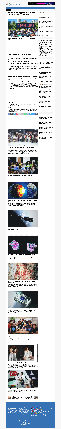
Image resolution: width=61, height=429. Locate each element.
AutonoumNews (24, 420)
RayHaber (42, 57)
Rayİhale (28, 417)
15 (48, 411)
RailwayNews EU (25, 424)
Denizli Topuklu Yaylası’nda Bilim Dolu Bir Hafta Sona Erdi (22, 335)
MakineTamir (21, 411)
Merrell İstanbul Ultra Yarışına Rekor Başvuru (46, 81)
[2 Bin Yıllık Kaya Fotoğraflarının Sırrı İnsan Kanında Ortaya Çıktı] (23, 271)
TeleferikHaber (27, 405)
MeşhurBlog (21, 418)
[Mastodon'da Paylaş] (28, 114)
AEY (19, 414)
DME (25, 423)
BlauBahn (28, 420)
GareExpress (21, 421)
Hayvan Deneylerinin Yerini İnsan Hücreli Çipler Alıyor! (22, 309)
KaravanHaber (25, 409)
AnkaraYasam (21, 408)
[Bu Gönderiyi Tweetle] (11, 114)
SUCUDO (20, 405)
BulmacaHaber (27, 414)
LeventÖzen (21, 407)
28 (46, 414)
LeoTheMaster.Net (21, 412)
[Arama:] (49, 9)
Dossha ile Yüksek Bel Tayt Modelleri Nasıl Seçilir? (21, 362)
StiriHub (23, 423)
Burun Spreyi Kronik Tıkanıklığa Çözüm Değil (45, 52)
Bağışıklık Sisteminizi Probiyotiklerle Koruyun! (45, 48)
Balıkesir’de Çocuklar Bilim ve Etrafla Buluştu (20, 175)
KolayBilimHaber (26, 412)
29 (48, 414)
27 (45, 414)
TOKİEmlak (24, 418)
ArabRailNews (25, 421)
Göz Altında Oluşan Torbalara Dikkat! (44, 55)
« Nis (43, 415)
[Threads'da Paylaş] (36, 114)
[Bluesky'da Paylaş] (33, 114)
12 (43, 411)
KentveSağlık (21, 417)
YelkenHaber (21, 410)
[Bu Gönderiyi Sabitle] (17, 114)
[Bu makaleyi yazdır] (22, 114)
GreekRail (26, 422)
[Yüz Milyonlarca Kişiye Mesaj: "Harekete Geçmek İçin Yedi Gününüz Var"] (23, 35)
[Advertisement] (23, 122)
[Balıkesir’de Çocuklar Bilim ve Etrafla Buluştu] (23, 165)
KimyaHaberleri (25, 406)
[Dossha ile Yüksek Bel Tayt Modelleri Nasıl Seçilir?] (23, 353)
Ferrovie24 (20, 423)
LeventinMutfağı (25, 417)
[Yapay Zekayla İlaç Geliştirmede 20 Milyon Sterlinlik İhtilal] (23, 245)
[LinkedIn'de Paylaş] (14, 114)
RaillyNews (20, 420)
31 (51, 414)
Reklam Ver (29, 8)
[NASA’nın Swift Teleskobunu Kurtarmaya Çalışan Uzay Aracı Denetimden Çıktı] (23, 218)
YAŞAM (24, 8)
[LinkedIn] (9, 414)
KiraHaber (28, 413)
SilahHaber (26, 411)
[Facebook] (8, 414)
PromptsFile (20, 424)
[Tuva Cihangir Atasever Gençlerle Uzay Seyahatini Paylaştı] (23, 137)
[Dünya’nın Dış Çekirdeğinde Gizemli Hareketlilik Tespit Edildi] (23, 190)
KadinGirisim (24, 407)
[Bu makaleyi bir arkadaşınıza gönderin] (19, 114)
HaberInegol (21, 413)
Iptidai (42, 112)
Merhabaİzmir (21, 409)
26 (43, 414)
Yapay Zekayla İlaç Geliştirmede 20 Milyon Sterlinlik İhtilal (21, 255)
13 (45, 411)
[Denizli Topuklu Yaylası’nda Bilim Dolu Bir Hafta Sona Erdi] (23, 325)
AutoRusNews (28, 423)
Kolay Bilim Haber (44, 84)
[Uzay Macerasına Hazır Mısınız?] (23, 379)
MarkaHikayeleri (22, 414)
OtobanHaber (25, 413)
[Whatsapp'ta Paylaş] (25, 114)
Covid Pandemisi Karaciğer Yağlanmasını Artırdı (45, 51)
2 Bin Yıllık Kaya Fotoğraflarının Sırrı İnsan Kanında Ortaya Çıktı (21, 282)
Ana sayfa (9, 8)
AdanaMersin (25, 408)
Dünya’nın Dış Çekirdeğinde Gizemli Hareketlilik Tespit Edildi (22, 201)
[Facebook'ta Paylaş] (9, 114)
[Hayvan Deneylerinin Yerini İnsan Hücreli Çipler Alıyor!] (23, 299)
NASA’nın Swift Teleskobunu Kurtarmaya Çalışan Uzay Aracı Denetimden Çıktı (22, 228)
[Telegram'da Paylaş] (30, 114)
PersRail (20, 422)
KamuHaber (24, 410)
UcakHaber (27, 410)
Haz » (45, 415)
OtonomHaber (21, 406)
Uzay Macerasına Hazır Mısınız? (16, 389)
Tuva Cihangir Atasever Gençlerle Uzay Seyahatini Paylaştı (21, 148)
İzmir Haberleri (33, 417)
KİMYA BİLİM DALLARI (16, 8)
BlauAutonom (23, 422)
